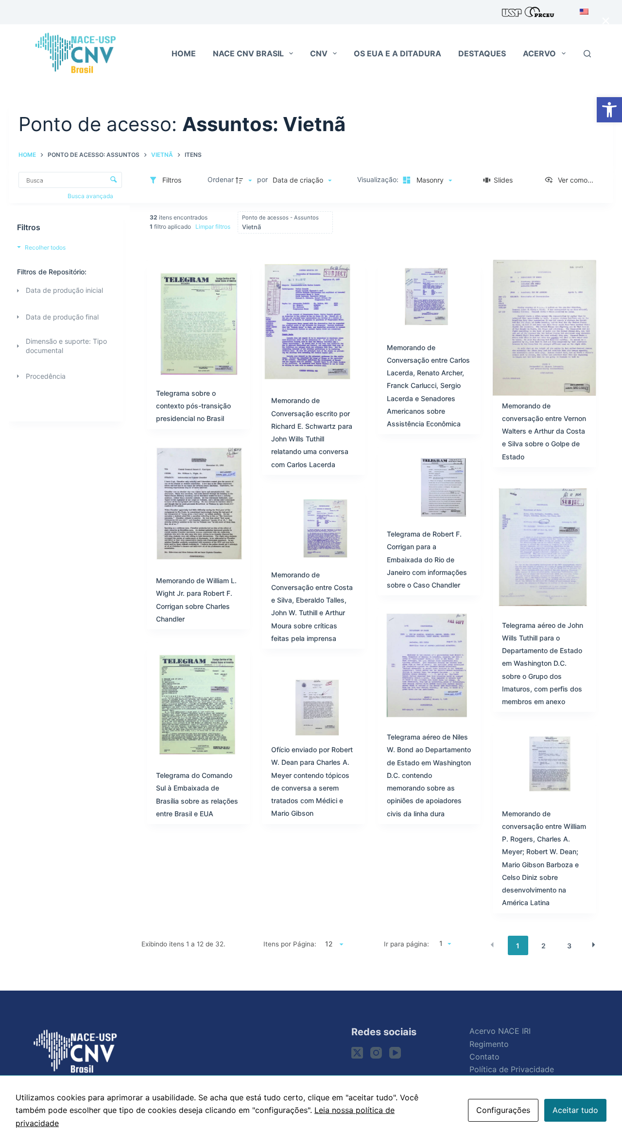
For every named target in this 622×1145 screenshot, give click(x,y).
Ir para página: (406, 944)
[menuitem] (581, 12)
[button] (609, 109)
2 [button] (543, 946)
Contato (484, 1056)
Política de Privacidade (511, 1069)
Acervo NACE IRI (500, 1031)
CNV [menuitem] (319, 53)
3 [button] (569, 946)
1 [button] (517, 946)
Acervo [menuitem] (539, 53)
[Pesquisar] (587, 53)
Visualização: (378, 179)
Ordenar (220, 179)
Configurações (503, 1110)
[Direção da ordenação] (245, 180)
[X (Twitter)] (357, 1053)
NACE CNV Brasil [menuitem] (248, 53)
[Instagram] (376, 1053)
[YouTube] (395, 1053)
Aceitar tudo (575, 1110)
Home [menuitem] (184, 53)
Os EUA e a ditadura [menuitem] (397, 53)
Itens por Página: (289, 944)
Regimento (489, 1044)
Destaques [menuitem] (482, 53)
